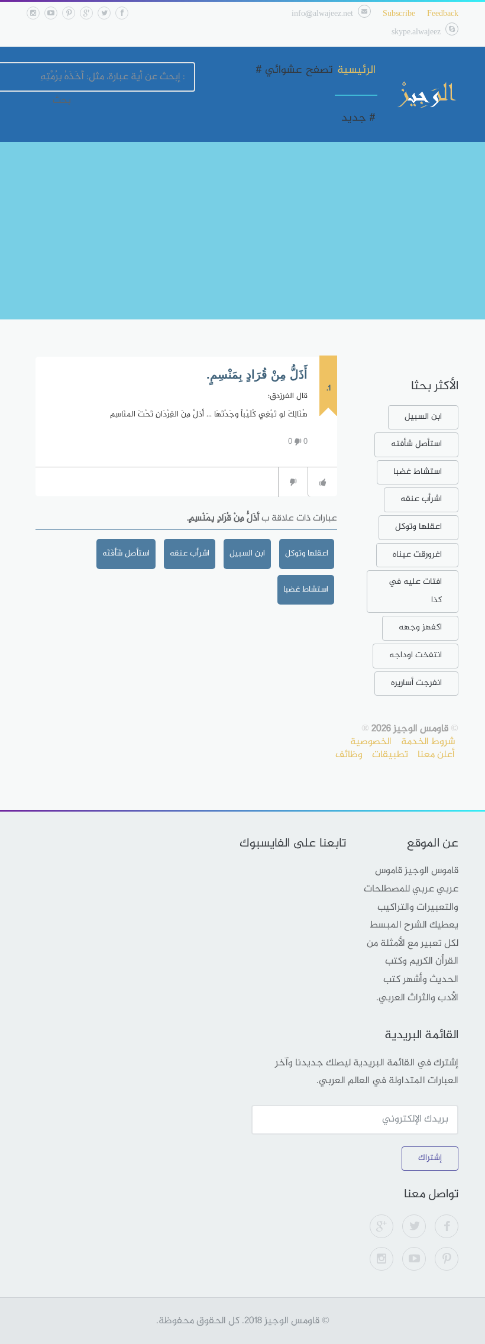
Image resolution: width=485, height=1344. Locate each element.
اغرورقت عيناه (417, 554)
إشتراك (430, 1158)
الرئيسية (356, 70)
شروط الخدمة (428, 742)
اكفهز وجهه (420, 627)
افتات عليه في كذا (415, 591)
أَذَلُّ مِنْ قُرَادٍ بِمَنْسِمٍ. (257, 374)
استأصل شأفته (416, 444)
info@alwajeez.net (322, 14)
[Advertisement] (242, 231)
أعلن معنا (436, 755)
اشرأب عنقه (189, 553)
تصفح (319, 70)
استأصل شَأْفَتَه (126, 553)
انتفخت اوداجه (415, 655)
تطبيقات (390, 755)
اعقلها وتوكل (306, 553)
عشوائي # (279, 70)
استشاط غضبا (305, 589)
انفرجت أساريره (416, 683)
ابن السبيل (247, 553)
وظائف (349, 755)
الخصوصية (371, 742)
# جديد (358, 118)
